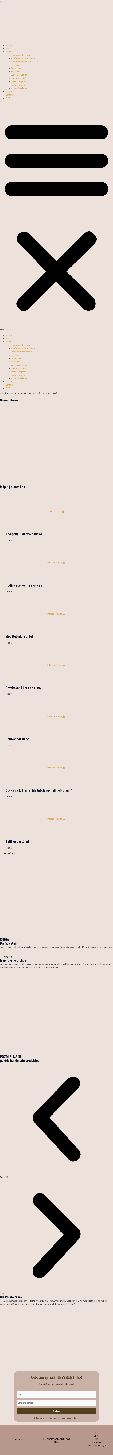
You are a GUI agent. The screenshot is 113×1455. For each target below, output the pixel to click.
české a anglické (18, 81)
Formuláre (96, 1442)
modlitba (15, 65)
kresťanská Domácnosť (21, 61)
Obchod (9, 51)
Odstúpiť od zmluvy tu (96, 1446)
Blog (8, 48)
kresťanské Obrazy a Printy (23, 58)
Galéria (9, 91)
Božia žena (16, 68)
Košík (8, 98)
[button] (56, 216)
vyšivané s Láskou (19, 75)
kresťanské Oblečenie (20, 55)
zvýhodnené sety (18, 85)
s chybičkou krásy (19, 88)
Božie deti (15, 71)
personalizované (18, 78)
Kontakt (9, 95)
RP (96, 1439)
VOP (96, 1432)
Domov (9, 45)
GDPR (96, 1436)
